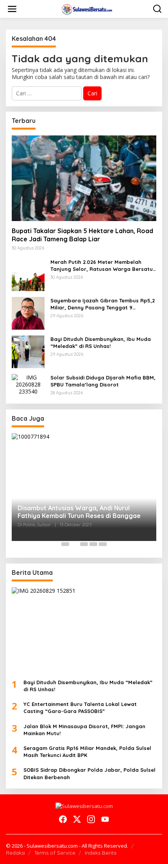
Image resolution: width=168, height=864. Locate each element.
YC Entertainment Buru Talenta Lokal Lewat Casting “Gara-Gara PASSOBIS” (80, 707)
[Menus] (12, 9)
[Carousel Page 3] (84, 544)
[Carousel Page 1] (65, 544)
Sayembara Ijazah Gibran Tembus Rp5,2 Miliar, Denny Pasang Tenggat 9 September (102, 304)
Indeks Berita (100, 853)
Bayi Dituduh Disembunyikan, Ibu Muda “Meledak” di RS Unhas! (100, 342)
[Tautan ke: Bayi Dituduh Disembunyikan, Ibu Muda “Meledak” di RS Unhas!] (28, 351)
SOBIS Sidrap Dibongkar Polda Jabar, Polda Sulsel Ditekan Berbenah (89, 773)
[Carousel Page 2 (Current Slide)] (75, 544)
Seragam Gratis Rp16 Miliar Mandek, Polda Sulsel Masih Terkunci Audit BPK (87, 751)
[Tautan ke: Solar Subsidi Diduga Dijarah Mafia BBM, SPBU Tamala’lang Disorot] (28, 384)
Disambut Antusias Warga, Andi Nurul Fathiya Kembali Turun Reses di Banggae (79, 512)
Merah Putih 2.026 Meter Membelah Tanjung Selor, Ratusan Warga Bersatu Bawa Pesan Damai (101, 265)
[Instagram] (91, 819)
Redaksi (15, 853)
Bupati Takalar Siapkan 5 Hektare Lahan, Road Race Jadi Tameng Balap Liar (82, 235)
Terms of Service (54, 853)
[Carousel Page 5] (103, 544)
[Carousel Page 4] (93, 544)
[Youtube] (105, 819)
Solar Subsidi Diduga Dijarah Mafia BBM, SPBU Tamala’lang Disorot (102, 381)
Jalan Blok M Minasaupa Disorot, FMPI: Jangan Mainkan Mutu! (84, 729)
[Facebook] (63, 819)
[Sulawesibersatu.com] (86, 8)
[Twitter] (77, 819)
